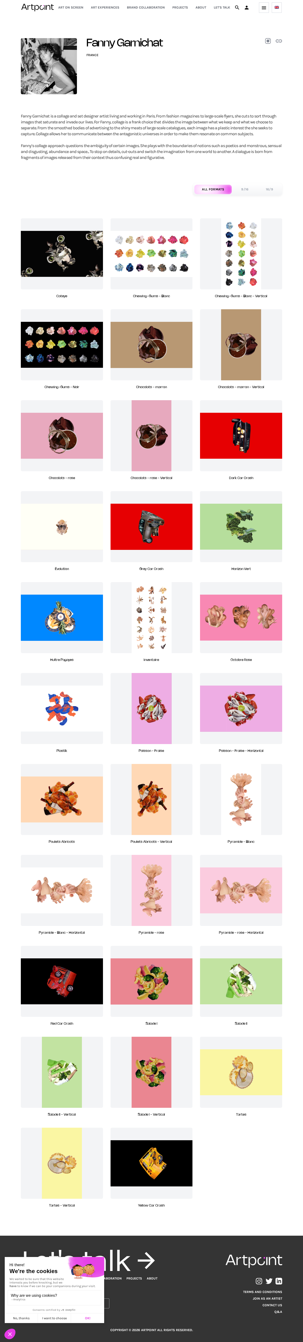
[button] (247, 7)
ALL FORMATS (213, 189)
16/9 (269, 189)
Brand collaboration (146, 7)
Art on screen (70, 7)
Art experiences (105, 7)
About (201, 7)
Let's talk (222, 7)
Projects (180, 7)
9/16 (245, 189)
